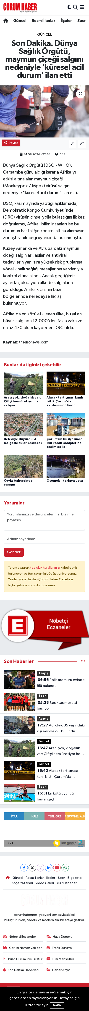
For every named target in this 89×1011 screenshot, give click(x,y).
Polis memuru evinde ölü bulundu (61, 683)
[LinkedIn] (48, 867)
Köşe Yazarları (22, 883)
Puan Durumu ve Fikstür (25, 959)
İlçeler (66, 21)
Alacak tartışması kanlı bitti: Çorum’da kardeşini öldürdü (65, 401)
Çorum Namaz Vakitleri (25, 948)
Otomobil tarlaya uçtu (65, 480)
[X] (32, 867)
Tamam (56, 1005)
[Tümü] (83, 661)
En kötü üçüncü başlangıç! (55, 796)
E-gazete (75, 877)
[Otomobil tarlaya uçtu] (66, 466)
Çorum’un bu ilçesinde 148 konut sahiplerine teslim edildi (64, 443)
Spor (81, 21)
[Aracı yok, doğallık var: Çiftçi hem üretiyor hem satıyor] (23, 383)
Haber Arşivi (61, 970)
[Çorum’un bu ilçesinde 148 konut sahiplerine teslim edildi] (66, 425)
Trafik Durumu (62, 948)
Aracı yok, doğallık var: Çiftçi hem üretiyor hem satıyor (22, 401)
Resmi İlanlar (43, 21)
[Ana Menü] (82, 7)
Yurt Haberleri (67, 883)
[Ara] (75, 7)
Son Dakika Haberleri (23, 970)
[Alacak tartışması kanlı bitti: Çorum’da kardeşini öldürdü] (66, 383)
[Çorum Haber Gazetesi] (20, 7)
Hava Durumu (62, 936)
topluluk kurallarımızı (45, 567)
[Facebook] (24, 867)
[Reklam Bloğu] (44, 629)
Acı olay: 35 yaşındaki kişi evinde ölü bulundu (61, 728)
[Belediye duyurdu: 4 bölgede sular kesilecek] (23, 425)
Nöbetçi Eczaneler (22, 936)
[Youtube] (57, 867)
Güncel (19, 21)
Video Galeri (44, 883)
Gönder (14, 552)
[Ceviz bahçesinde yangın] (23, 466)
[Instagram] (40, 867)
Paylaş (13, 143)
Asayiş (43, 673)
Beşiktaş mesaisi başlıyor (57, 706)
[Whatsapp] (65, 867)
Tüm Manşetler (63, 959)
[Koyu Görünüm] (69, 7)
